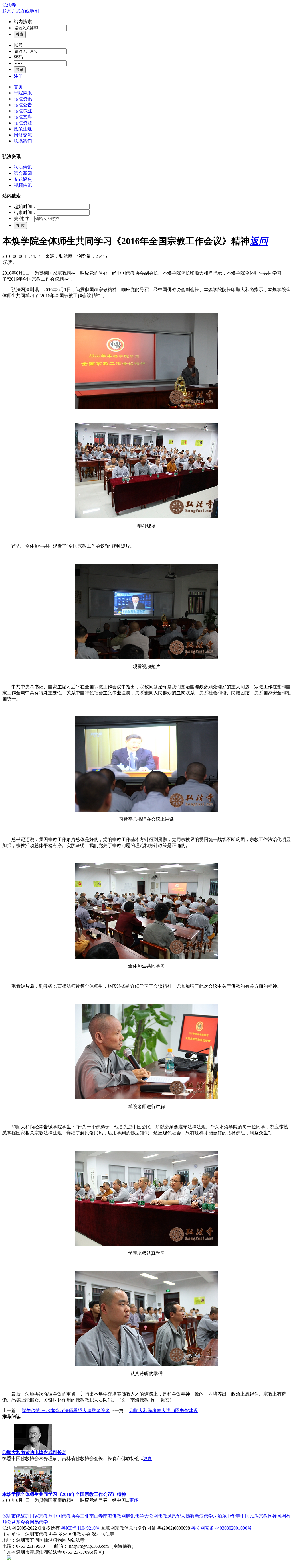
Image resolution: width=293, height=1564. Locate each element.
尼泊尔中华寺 (226, 1516)
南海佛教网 (114, 1516)
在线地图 (30, 11)
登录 (19, 70)
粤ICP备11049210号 (80, 1528)
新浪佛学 (204, 1516)
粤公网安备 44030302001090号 (221, 1528)
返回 (259, 241)
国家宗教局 (41, 1516)
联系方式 (11, 11)
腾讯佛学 (135, 1516)
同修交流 (23, 134)
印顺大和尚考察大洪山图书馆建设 (163, 1410)
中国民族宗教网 (256, 1516)
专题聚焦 (23, 179)
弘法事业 (23, 110)
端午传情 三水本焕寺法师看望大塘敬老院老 (66, 1410)
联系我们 (23, 140)
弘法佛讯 (23, 167)
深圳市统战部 (16, 1516)
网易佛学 (39, 1522)
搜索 (19, 34)
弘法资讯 (23, 98)
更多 (147, 1458)
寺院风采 (23, 92)
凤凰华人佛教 (181, 1516)
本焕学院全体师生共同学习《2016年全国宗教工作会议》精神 (64, 1494)
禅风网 (279, 1516)
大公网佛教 (155, 1516)
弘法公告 (23, 104)
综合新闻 (23, 173)
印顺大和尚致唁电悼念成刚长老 (34, 1452)
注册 (18, 76)
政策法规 (23, 128)
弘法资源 (23, 122)
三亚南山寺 (91, 1516)
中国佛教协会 (66, 1516)
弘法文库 (23, 116)
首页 (18, 86)
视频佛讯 (23, 185)
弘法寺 (9, 5)
